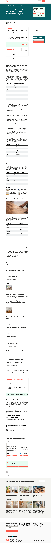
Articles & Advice (19, 2)
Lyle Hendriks (13, 22)
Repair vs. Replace (37, 26)
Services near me (21, 525)
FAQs (35, 31)
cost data (9, 404)
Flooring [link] (11, 5)
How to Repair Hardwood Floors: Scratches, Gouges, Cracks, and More (38, 511)
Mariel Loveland (35, 509)
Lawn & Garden (12, 2)
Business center (28, 525)
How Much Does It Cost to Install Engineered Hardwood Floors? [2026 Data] (38, 496)
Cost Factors (36, 24)
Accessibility (12, 540)
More (15, 2)
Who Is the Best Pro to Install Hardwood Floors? (24, 190)
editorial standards (19, 404)
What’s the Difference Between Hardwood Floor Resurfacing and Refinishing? (19, 287)
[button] (6, 458)
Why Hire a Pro (36, 27)
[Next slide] (8, 458)
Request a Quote (12, 455)
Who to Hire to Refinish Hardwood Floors (12, 190)
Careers (40, 526)
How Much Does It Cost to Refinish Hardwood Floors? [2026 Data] (24, 193)
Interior (7, 2)
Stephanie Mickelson (8, 509)
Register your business (29, 524)
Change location (13, 45)
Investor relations (42, 528)
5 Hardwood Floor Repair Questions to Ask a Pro (11, 511)
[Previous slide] (6, 458)
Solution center (35, 524)
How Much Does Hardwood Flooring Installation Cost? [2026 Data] (11, 496)
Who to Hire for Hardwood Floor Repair (25, 510)
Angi (19, 509)
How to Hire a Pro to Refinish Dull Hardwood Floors (12, 193)
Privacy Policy (15, 539)
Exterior (9, 2)
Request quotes (39, 41)
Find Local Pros (17, 466)
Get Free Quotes (25, 44)
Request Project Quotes (39, 13)
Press (40, 527)
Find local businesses (22, 524)
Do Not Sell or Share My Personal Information (20, 540)
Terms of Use (11, 539)
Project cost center (35, 525)
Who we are (41, 525)
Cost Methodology (37, 30)
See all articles (42, 481)
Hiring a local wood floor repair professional (13, 37)
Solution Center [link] (7, 5)
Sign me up (12, 531)
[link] (12, 450)
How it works (41, 524)
